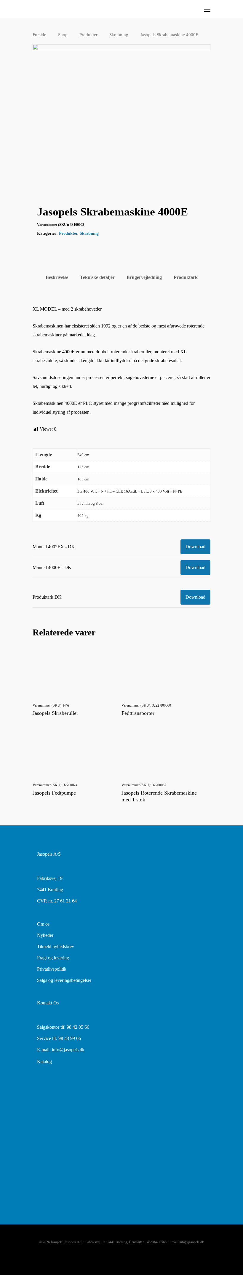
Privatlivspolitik (51, 969)
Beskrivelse (57, 277)
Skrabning (118, 34)
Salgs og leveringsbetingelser (64, 980)
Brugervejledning (144, 277)
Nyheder (45, 935)
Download (195, 546)
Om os (43, 923)
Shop (63, 34)
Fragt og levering (53, 957)
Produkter (88, 34)
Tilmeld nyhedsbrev (55, 946)
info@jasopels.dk (68, 1049)
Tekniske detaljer (97, 277)
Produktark (186, 277)
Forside (39, 34)
